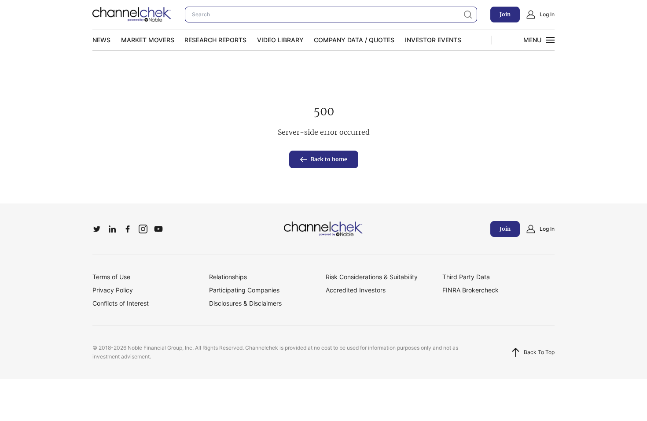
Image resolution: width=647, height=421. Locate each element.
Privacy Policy (112, 290)
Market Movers (147, 40)
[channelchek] (323, 229)
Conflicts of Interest (120, 303)
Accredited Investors (356, 290)
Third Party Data (466, 277)
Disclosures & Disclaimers (245, 303)
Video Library (280, 40)
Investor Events (433, 40)
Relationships (228, 277)
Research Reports (215, 40)
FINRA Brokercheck (470, 290)
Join (505, 14)
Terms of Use (111, 277)
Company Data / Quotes (354, 40)
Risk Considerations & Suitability (372, 277)
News (101, 40)
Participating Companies (244, 290)
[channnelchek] (132, 14)
